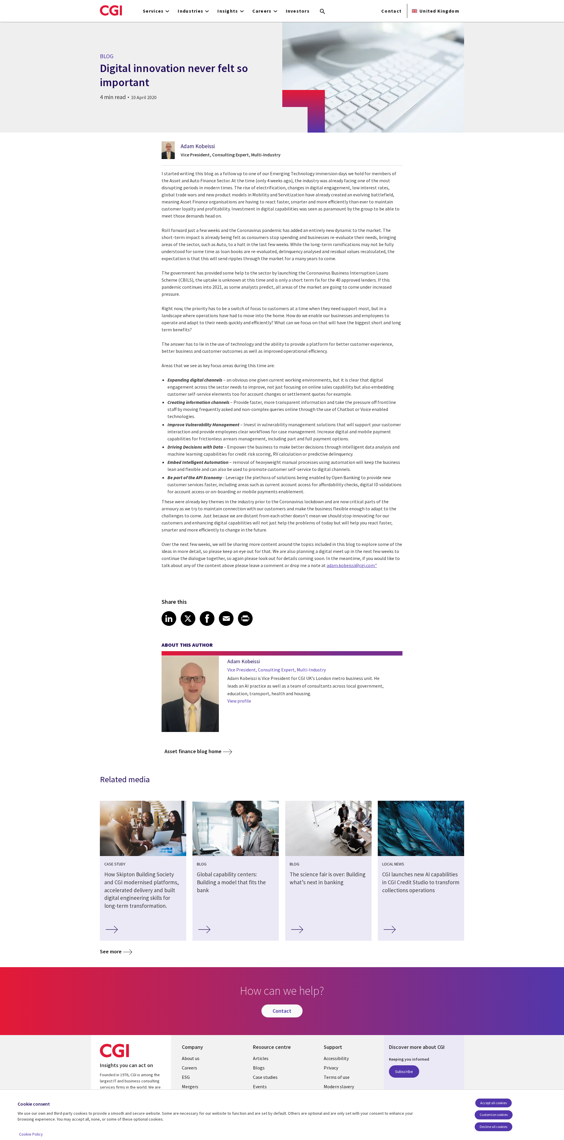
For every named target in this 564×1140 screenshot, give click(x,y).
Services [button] (153, 11)
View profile (239, 701)
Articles (260, 1058)
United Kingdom (439, 11)
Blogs (259, 1068)
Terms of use (337, 1077)
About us (190, 1058)
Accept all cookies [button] (493, 1103)
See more (111, 951)
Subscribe (404, 1071)
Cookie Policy (31, 1134)
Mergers (190, 1086)
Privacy (331, 1068)
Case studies (265, 1077)
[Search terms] (322, 11)
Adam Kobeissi (198, 146)
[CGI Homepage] (111, 10)
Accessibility (336, 1058)
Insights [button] (227, 11)
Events (260, 1086)
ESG (186, 1077)
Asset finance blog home (192, 751)
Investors (298, 11)
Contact (391, 11)
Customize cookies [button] (494, 1114)
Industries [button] (190, 11)
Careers (189, 1068)
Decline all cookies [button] (493, 1126)
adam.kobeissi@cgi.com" (352, 565)
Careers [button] (262, 11)
